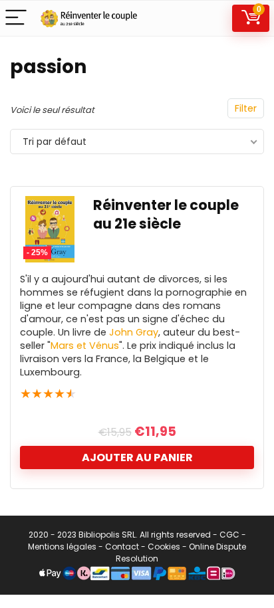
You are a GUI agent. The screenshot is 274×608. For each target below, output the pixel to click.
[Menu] (16, 18)
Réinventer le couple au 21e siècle (166, 214)
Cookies (164, 546)
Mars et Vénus (85, 345)
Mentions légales (62, 546)
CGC (229, 534)
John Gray (133, 332)
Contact (122, 546)
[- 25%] (49, 205)
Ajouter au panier (137, 457)
